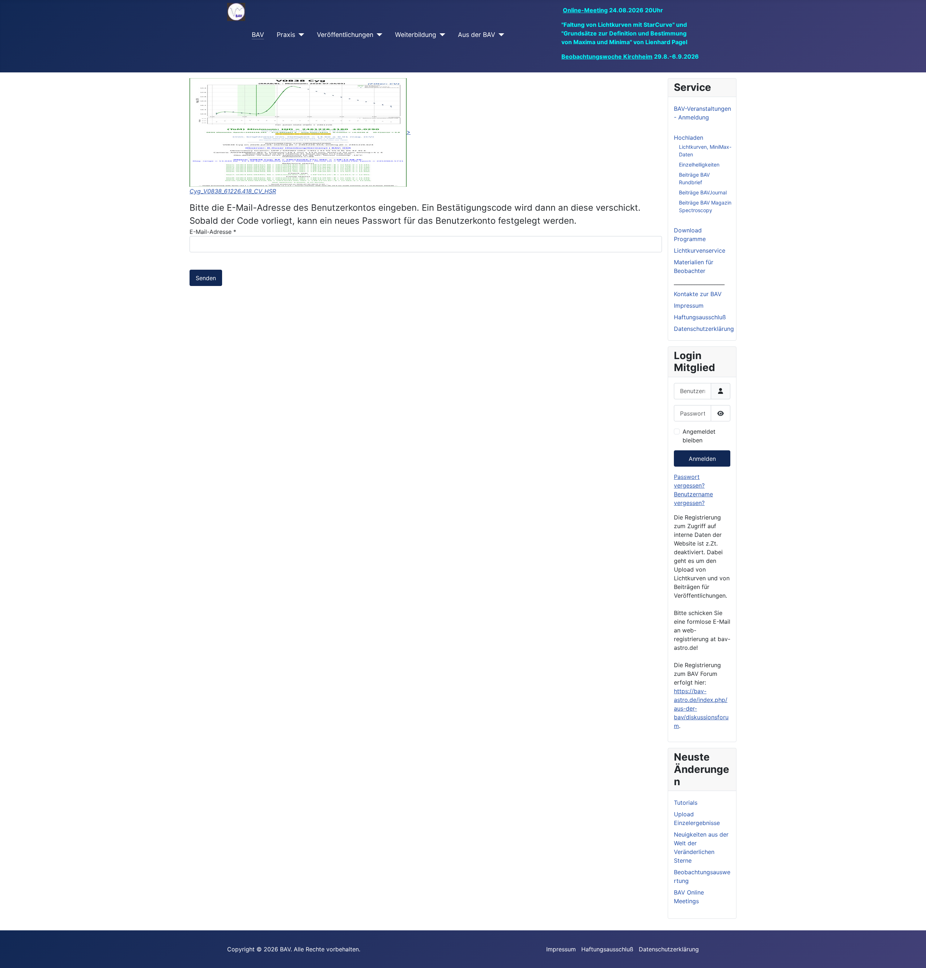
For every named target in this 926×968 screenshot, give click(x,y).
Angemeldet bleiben (699, 436)
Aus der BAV (476, 34)
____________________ (699, 282)
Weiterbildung (415, 34)
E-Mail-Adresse (213, 231)
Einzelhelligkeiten (699, 164)
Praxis (286, 34)
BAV (258, 34)
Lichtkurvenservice (699, 250)
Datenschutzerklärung (704, 328)
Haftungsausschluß (700, 317)
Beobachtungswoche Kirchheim (607, 56)
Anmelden (702, 458)
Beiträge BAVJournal (703, 192)
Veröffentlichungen (345, 34)
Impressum (689, 305)
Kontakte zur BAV (698, 294)
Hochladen (688, 137)
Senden (206, 278)
